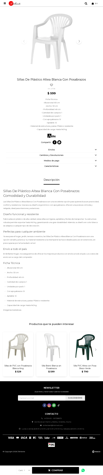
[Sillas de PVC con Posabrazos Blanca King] (18, 347)
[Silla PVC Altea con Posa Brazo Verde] (85, 347)
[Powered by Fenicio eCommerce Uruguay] (96, 452)
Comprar (57, 470)
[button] (86, 3)
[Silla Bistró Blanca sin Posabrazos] (51, 347)
